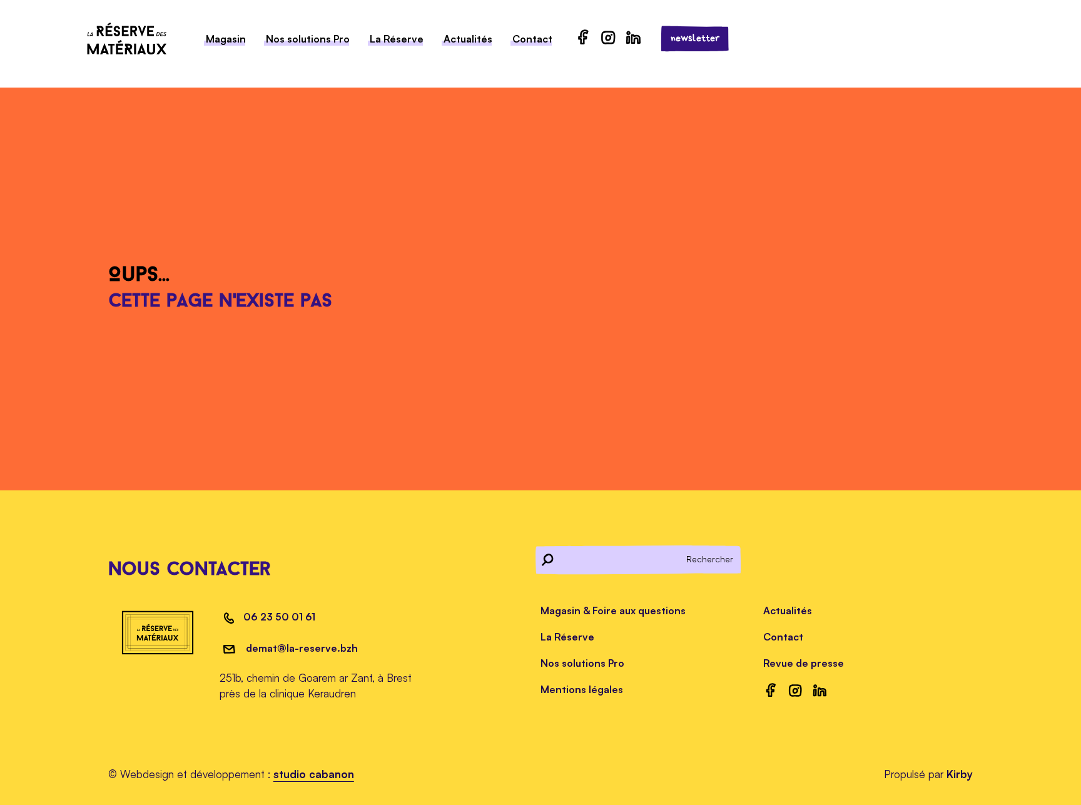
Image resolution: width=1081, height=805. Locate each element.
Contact (532, 39)
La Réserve (397, 39)
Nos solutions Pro (308, 39)
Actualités (468, 39)
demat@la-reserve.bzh (300, 648)
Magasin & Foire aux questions (613, 610)
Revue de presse (803, 663)
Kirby (960, 774)
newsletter (695, 38)
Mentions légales (581, 689)
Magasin (226, 39)
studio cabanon (313, 774)
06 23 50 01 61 (279, 616)
